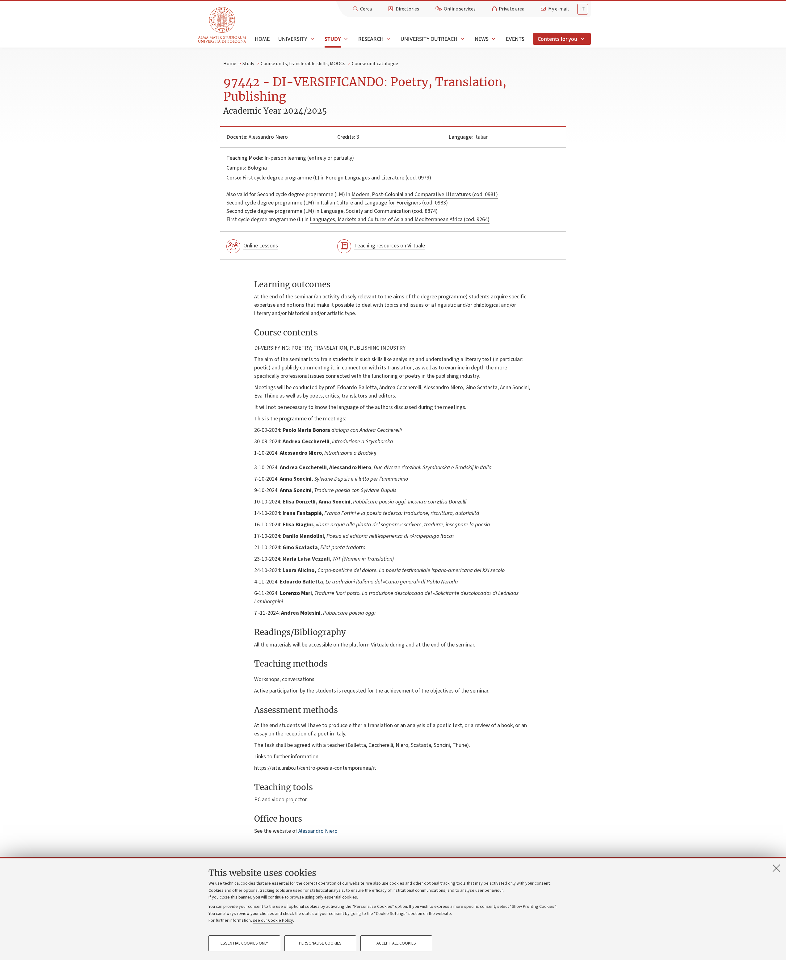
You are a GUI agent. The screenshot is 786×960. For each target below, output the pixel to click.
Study (333, 39)
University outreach (429, 39)
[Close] (776, 868)
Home (262, 39)
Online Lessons (260, 246)
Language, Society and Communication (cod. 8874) (379, 211)
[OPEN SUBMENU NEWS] (493, 39)
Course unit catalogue (375, 63)
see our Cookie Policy (273, 920)
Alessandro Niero (268, 137)
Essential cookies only (244, 943)
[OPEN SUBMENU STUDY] (345, 39)
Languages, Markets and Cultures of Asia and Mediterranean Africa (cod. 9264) (400, 219)
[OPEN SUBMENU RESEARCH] (388, 39)
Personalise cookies (320, 943)
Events (515, 39)
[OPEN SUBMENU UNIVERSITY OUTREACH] (461, 39)
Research (371, 39)
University (292, 39)
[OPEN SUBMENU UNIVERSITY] (311, 39)
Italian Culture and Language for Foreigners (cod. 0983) (384, 203)
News (482, 39)
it (582, 9)
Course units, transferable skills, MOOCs (303, 63)
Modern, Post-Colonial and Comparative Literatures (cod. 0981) (424, 194)
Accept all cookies (396, 943)
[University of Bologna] (222, 25)
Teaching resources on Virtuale (389, 246)
